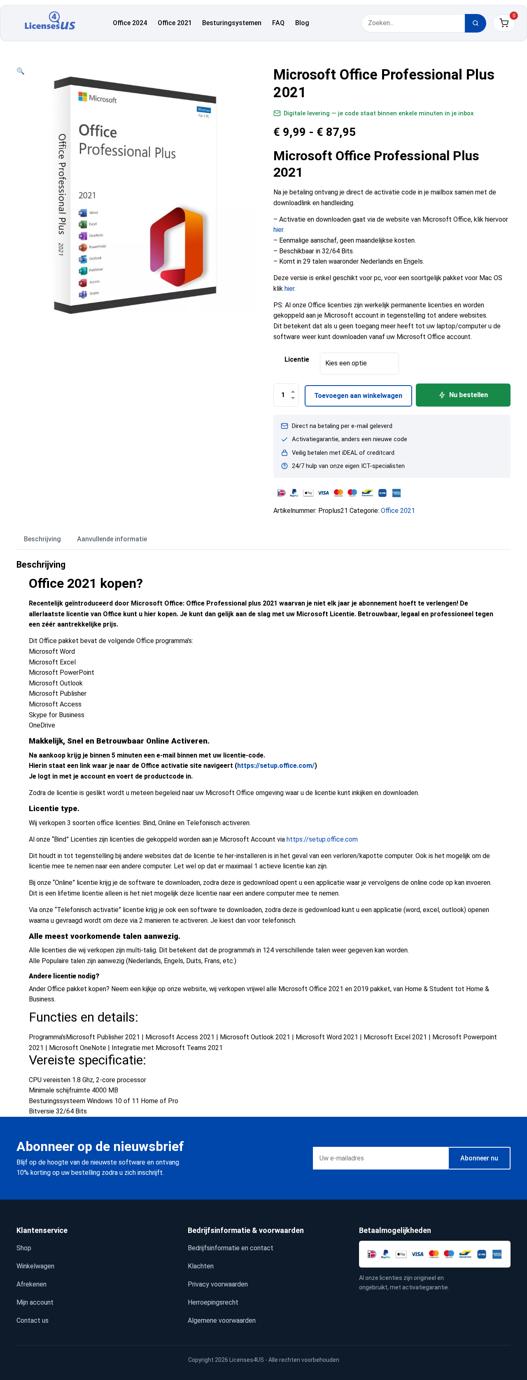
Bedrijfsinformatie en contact (230, 1248)
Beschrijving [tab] (42, 539)
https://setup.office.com (322, 839)
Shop (23, 1248)
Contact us (32, 1320)
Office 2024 (130, 23)
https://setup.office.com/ (276, 766)
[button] (20, 71)
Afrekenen (31, 1284)
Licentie (296, 359)
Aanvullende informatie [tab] (112, 539)
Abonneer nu (479, 1158)
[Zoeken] (475, 23)
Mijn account (35, 1302)
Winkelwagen (35, 1266)
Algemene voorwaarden (222, 1320)
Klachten (201, 1266)
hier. (278, 230)
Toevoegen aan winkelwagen (358, 396)
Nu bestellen (468, 395)
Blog (302, 23)
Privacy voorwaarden (218, 1284)
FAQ (278, 23)
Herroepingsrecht (213, 1302)
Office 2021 (175, 23)
